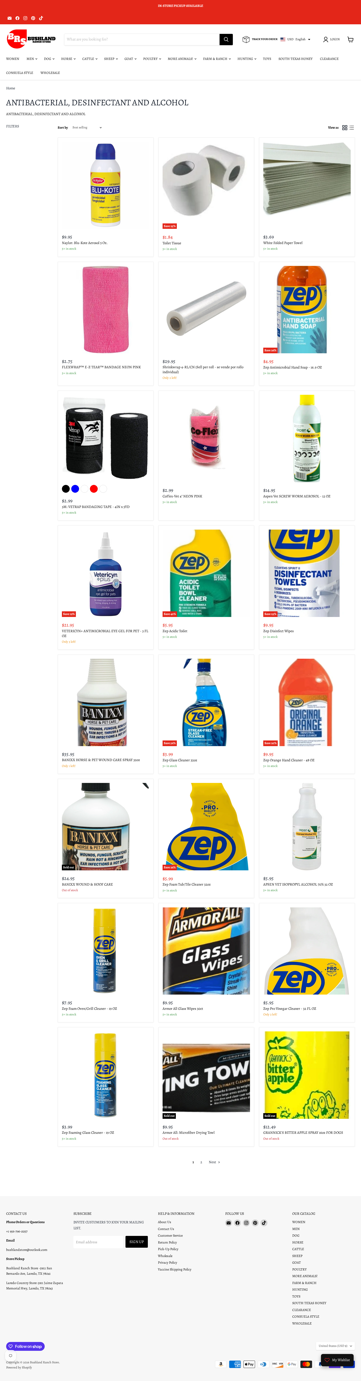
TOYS (267, 58)
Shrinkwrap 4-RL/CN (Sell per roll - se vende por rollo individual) (203, 369)
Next (213, 1162)
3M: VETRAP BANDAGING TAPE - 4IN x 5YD (96, 506)
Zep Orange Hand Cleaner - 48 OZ (289, 760)
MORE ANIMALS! (181, 58)
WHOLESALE (50, 72)
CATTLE (88, 58)
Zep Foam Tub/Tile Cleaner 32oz (187, 884)
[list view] (351, 127)
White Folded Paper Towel (283, 242)
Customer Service (170, 1235)
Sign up (136, 1241)
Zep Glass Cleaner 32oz (180, 760)
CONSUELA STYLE (19, 72)
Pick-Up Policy (168, 1249)
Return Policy (167, 1242)
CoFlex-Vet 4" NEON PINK (182, 496)
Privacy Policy (167, 1262)
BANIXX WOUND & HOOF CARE (87, 884)
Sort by (63, 128)
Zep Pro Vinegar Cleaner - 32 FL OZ (289, 1008)
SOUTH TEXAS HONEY (295, 58)
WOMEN (12, 58)
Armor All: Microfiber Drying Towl (189, 1132)
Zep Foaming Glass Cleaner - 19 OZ (88, 1132)
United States (333, 1346)
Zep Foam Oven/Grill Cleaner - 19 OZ (89, 1008)
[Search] (226, 39)
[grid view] (344, 127)
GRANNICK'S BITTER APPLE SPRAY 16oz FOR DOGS (303, 1132)
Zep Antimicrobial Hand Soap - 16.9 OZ (292, 367)
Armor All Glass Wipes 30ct (183, 1008)
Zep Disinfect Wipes (278, 631)
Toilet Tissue (172, 243)
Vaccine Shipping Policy (174, 1269)
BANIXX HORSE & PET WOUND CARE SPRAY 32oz (101, 759)
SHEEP (109, 58)
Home (10, 88)
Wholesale (165, 1256)
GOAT (129, 58)
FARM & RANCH (215, 58)
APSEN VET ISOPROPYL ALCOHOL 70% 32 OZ (298, 884)
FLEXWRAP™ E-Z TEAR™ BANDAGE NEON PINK (101, 367)
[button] (332, 39)
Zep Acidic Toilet (175, 631)
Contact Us (166, 1229)
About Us (164, 1222)
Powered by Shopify (19, 1367)
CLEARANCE (329, 58)
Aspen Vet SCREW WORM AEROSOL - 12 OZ (297, 496)
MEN (31, 58)
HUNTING (245, 58)
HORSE (67, 58)
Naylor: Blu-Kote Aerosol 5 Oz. (85, 242)
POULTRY (150, 58)
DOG (48, 58)
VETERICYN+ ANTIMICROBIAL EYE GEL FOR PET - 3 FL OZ (105, 633)
